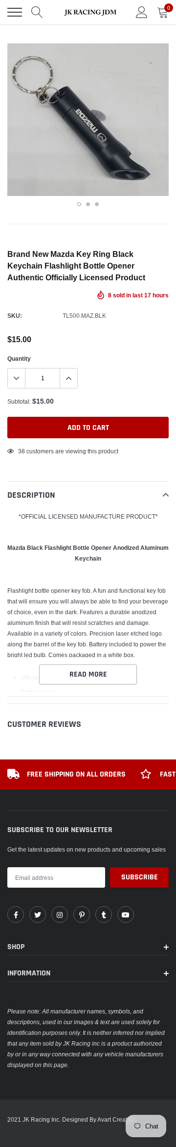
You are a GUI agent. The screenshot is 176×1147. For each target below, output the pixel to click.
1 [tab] (79, 204)
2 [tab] (88, 204)
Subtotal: (19, 401)
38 (21, 451)
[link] (15, 914)
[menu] (14, 12)
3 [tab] (97, 204)
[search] (37, 12)
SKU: (14, 315)
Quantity (19, 358)
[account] (142, 12)
